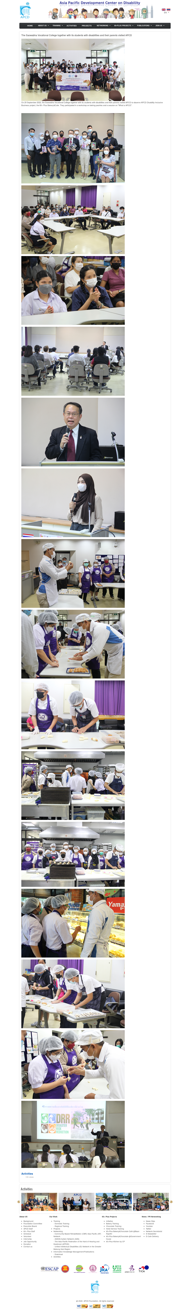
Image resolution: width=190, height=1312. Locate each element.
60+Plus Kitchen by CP (115, 1241)
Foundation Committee (33, 1223)
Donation (27, 1244)
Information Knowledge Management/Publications (74, 1251)
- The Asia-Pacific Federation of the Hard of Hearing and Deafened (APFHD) (76, 1242)
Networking (102, 26)
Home (30, 26)
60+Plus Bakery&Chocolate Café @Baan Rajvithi (122, 1232)
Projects (87, 26)
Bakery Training (112, 1223)
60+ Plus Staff (29, 1231)
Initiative (109, 1221)
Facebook (150, 1223)
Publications (143, 26)
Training (57, 26)
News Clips (150, 1221)
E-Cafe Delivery (152, 1236)
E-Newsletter (151, 1233)
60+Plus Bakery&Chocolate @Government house (123, 1237)
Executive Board (30, 1226)
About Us (42, 26)
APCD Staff (28, 1228)
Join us (158, 26)
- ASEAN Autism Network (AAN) (66, 1239)
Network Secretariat (154, 1231)
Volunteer (27, 1236)
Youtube (149, 1226)
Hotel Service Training (115, 1228)
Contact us (28, 1246)
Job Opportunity (30, 1241)
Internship (28, 1239)
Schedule (27, 1233)
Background (28, 1221)
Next (171, 1201)
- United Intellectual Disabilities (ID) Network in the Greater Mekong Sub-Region (77, 1247)
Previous (18, 1201)
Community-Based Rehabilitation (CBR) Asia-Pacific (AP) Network (77, 1235)
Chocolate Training (113, 1226)
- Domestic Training (61, 1223)
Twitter (148, 1228)
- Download (58, 1254)
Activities (72, 26)
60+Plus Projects (122, 26)
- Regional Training (61, 1226)
